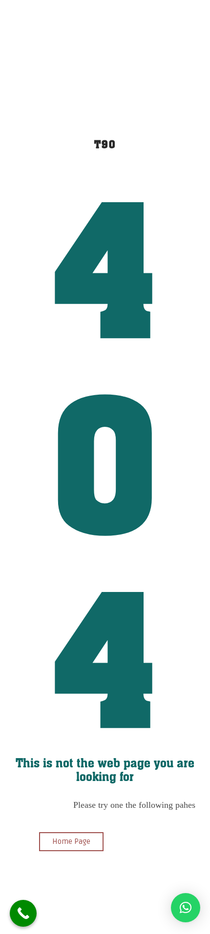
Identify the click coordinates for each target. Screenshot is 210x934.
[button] (185, 907)
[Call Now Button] (23, 913)
